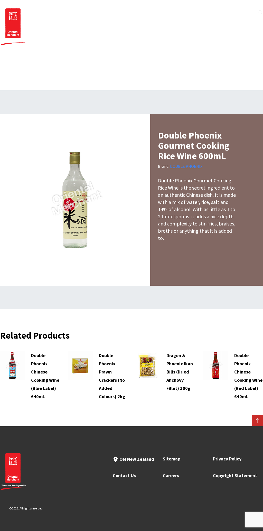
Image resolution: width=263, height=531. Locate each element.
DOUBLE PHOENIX (186, 166)
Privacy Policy (227, 459)
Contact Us (124, 475)
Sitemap (171, 459)
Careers (171, 475)
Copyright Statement (235, 475)
